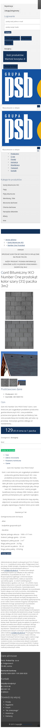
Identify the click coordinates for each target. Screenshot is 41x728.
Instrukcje (14, 162)
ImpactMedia (27, 724)
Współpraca (15, 165)
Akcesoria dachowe (10, 203)
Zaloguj (7, 32)
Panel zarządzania (12, 38)
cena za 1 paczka (27, 430)
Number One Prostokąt (16, 245)
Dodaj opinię (6, 553)
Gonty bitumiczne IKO (11, 185)
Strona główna (10, 240)
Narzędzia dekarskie (10, 212)
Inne (4, 220)
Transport (14, 168)
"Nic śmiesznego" (12, 710)
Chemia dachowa (9, 207)
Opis (7, 455)
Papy (5, 189)
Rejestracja (8, 6)
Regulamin (9, 705)
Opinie (7, 463)
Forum (7, 707)
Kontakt (14, 171)
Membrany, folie (9, 198)
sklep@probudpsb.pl (8, 683)
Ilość (2, 442)
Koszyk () (7, 49)
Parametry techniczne (13, 461)
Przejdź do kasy (11, 67)
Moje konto (26, 38)
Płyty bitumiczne (9, 194)
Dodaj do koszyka (8, 450)
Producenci (15, 154)
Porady (13, 159)
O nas (13, 156)
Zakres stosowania (12, 458)
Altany (5, 216)
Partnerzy (9, 716)
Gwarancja (9, 713)
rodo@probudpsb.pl (11, 570)
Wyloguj (9, 43)
